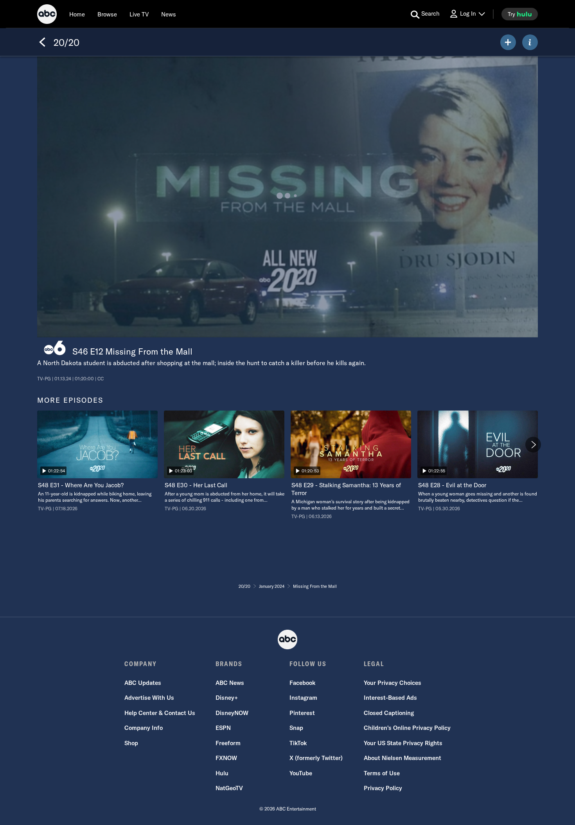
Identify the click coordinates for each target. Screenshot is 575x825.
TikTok (298, 743)
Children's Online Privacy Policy (407, 727)
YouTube (300, 773)
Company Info (143, 727)
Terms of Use (382, 773)
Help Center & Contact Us (159, 713)
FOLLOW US (308, 663)
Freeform (228, 743)
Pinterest (302, 713)
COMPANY (140, 663)
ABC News (230, 682)
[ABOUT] (530, 42)
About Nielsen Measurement (402, 758)
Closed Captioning (389, 713)
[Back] (42, 42)
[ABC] (47, 15)
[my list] (508, 42)
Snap (296, 727)
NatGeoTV (229, 788)
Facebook (302, 682)
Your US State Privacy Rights (403, 743)
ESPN (223, 727)
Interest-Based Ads (390, 697)
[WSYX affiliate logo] (54, 348)
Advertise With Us (149, 697)
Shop (131, 743)
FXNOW (226, 758)
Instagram (303, 697)
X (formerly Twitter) (316, 758)
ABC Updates (142, 682)
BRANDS (229, 663)
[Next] (533, 444)
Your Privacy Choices (392, 682)
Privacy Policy (383, 788)
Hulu (222, 773)
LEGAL (374, 663)
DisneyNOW (232, 713)
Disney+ (227, 697)
